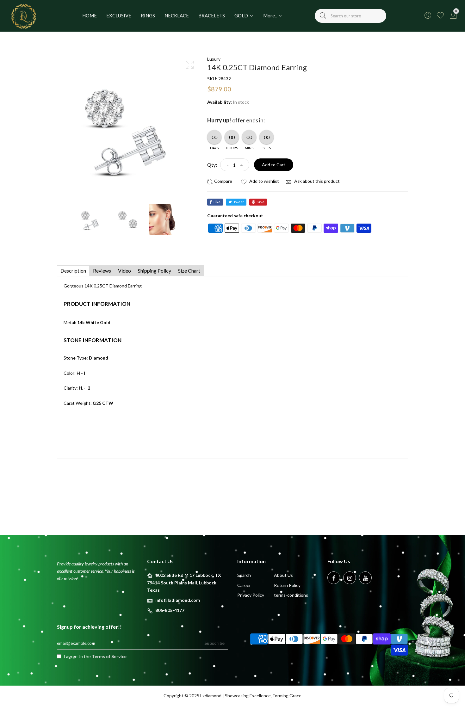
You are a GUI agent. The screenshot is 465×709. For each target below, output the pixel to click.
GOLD (241, 15)
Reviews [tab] (102, 271)
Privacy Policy (250, 595)
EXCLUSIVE (118, 15)
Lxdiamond (210, 695)
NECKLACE (176, 15)
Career (244, 585)
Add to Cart (273, 164)
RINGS (148, 15)
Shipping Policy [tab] (154, 271)
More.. (270, 15)
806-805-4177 (169, 610)
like (217, 202)
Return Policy (287, 585)
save (260, 202)
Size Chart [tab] (189, 271)
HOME (89, 15)
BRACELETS (211, 15)
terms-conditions (291, 595)
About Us (283, 575)
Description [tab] (73, 271)
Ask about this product (316, 181)
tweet (238, 202)
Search (244, 575)
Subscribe (214, 643)
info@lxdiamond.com (177, 600)
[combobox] (350, 16)
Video (124, 271)
